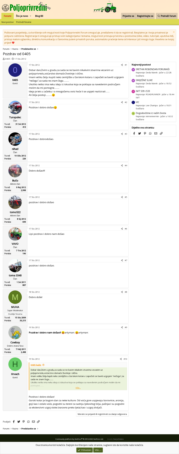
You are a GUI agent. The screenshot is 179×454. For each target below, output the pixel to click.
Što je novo (22, 15)
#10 (125, 359)
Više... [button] (78, 387)
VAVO (15, 243)
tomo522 (15, 212)
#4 (126, 165)
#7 (126, 260)
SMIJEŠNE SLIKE (144, 80)
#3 (126, 133)
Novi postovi (7, 22)
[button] (30, 16)
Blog (38, 15)
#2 (126, 102)
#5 (126, 197)
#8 (126, 292)
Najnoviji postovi (141, 64)
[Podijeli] (122, 65)
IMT (138, 97)
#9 (126, 327)
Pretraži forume (23, 22)
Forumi (7, 15)
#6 (126, 228)
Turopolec (15, 117)
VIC (137, 102)
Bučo (15, 180)
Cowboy (15, 342)
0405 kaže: (36, 364)
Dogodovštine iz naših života (151, 113)
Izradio (115, 439)
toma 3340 (15, 275)
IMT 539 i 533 (143, 91)
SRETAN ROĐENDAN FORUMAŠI (153, 69)
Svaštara (140, 75)
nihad (15, 149)
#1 (126, 65)
